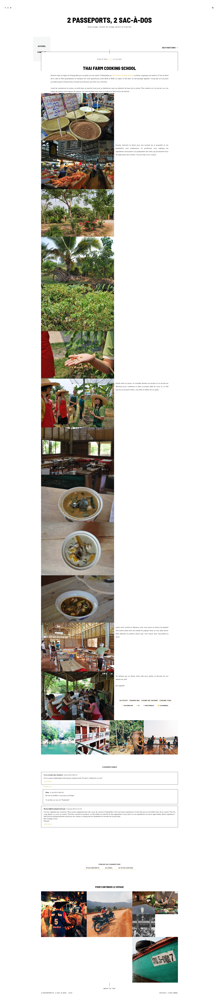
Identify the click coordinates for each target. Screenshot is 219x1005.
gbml (175, 993)
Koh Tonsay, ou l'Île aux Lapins (155, 960)
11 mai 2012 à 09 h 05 (57, 792)
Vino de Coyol (144, 902)
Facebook (128, 705)
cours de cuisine (149, 700)
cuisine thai (165, 700)
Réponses (48, 786)
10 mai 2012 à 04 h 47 (70, 775)
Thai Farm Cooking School (122, 75)
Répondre (48, 781)
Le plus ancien (125, 868)
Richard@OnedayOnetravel (54, 809)
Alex (110, 59)
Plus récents (93, 868)
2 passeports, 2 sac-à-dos (109, 20)
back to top (109, 988)
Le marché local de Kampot (166, 902)
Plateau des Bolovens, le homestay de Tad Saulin (109, 914)
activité (124, 700)
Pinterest (149, 705)
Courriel (163, 705)
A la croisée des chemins (53, 775)
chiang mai (134, 700)
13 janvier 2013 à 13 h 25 (74, 809)
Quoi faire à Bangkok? (63, 914)
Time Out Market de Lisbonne (144, 925)
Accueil (42, 46)
